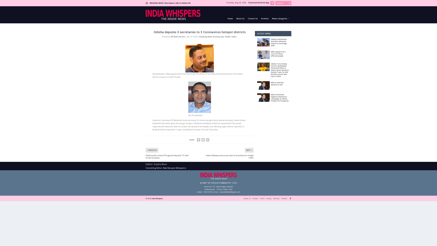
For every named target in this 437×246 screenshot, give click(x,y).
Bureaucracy (218, 36)
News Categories (279, 19)
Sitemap (276, 198)
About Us (240, 19)
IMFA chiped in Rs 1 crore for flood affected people (278, 54)
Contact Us (253, 19)
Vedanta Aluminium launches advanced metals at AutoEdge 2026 (279, 42)
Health (228, 36)
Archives (265, 19)
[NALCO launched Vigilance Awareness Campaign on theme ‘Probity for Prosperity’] (263, 97)
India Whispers (157, 198)
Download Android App (258, 2)
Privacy (269, 198)
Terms (262, 198)
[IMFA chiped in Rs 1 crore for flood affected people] (263, 54)
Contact (255, 198)
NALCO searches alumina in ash (277, 83)
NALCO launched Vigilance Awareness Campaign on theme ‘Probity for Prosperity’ (280, 98)
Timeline (284, 198)
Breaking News (205, 36)
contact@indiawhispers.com (229, 192)
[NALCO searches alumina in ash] (263, 85)
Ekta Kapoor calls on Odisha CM (177, 3)
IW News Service (178, 36)
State (233, 36)
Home (230, 19)
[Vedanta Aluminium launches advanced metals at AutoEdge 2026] (263, 42)
